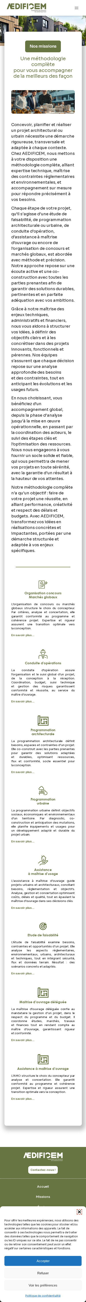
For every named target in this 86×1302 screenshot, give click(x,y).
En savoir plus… (23, 635)
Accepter (43, 1261)
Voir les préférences (43, 1285)
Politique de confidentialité (42, 1295)
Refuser (43, 1273)
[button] (79, 1212)
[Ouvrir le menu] (76, 8)
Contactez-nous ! (43, 1170)
